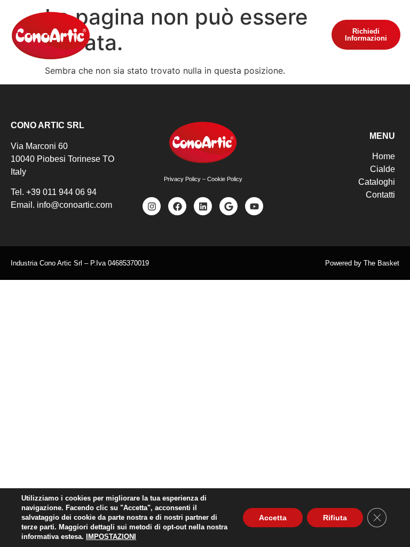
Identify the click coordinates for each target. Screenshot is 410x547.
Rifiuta (335, 517)
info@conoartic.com (74, 204)
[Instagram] (152, 206)
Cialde (382, 169)
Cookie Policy (224, 179)
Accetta (273, 517)
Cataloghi (376, 181)
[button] (205, 35)
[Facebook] (177, 206)
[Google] (228, 206)
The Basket (381, 263)
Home (383, 156)
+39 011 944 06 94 (61, 192)
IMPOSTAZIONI (111, 537)
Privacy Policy (182, 179)
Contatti (380, 194)
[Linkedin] (203, 206)
